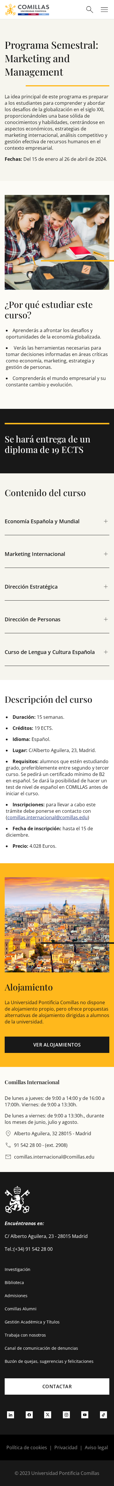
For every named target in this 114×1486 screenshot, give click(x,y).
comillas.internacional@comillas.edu (47, 817)
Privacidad (65, 1447)
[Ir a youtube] (84, 1415)
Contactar (57, 1386)
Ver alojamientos (57, 1045)
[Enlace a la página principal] (27, 9)
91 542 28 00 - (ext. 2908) (41, 1145)
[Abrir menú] (104, 10)
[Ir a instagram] (66, 1415)
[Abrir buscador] (90, 10)
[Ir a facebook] (29, 1415)
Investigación (17, 1269)
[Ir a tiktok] (103, 1415)
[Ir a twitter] (47, 1415)
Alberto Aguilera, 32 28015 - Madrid (52, 1133)
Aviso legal (96, 1447)
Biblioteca (14, 1282)
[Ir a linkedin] (10, 1415)
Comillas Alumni (21, 1308)
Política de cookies (26, 1447)
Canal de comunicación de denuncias (41, 1348)
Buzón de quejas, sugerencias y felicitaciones (49, 1361)
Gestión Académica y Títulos (32, 1322)
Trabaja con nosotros (25, 1335)
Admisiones (16, 1295)
